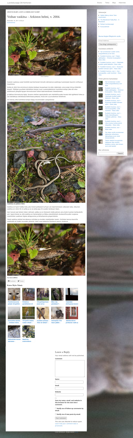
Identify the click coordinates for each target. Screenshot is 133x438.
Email (57, 385)
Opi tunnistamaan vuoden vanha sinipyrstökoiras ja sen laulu (109, 52)
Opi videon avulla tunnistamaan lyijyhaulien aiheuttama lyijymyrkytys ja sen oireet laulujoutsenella (114, 135)
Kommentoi (11, 22)
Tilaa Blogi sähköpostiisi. (107, 44)
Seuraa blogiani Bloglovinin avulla (110, 36)
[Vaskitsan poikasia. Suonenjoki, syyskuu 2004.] (46, 177)
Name (57, 379)
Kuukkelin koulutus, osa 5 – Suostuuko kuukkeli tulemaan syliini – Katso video (111, 68)
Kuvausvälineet (104, 27)
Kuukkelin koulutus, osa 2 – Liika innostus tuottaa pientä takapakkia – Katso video (113, 123)
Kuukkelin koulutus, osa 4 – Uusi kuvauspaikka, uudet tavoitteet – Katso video (110, 73)
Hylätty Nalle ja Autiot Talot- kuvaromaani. (108, 16)
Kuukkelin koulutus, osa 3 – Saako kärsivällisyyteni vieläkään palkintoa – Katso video (113, 116)
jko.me (76, 432)
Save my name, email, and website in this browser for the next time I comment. (68, 402)
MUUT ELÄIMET (35, 12)
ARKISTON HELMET (12, 12)
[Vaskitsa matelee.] (46, 126)
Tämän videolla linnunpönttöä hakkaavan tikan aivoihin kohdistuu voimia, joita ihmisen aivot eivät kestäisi (114, 143)
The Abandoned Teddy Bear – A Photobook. (109, 21)
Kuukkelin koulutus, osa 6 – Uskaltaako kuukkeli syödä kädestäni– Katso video (111, 63)
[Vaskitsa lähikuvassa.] (46, 250)
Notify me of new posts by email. (69, 414)
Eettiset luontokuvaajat (107, 24)
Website (58, 392)
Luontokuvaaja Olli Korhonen (19, 2)
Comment (58, 359)
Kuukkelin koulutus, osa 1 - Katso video (113, 128)
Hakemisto (122, 3)
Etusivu (99, 3)
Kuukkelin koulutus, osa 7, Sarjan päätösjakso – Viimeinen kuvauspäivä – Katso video (110, 58)
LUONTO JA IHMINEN (25, 12)
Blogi (114, 3)
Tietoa (107, 3)
